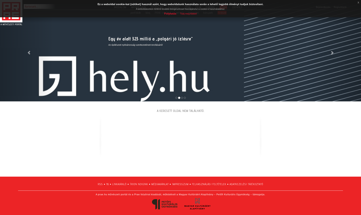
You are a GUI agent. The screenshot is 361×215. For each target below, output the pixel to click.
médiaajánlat (160, 184)
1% (107, 184)
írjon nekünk (139, 184)
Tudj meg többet (188, 13)
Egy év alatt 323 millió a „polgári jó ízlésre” (150, 39)
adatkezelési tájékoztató (246, 184)
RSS (100, 184)
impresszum (180, 184)
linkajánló (119, 184)
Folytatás (170, 13)
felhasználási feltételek (209, 184)
